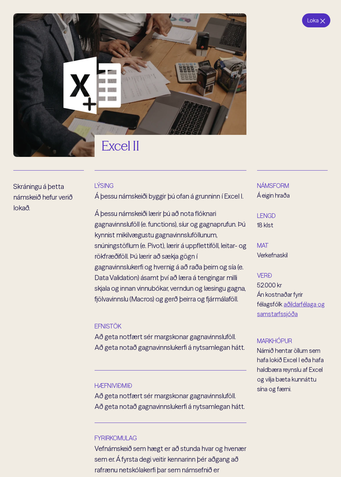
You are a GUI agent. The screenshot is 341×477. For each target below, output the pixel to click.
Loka (313, 20)
